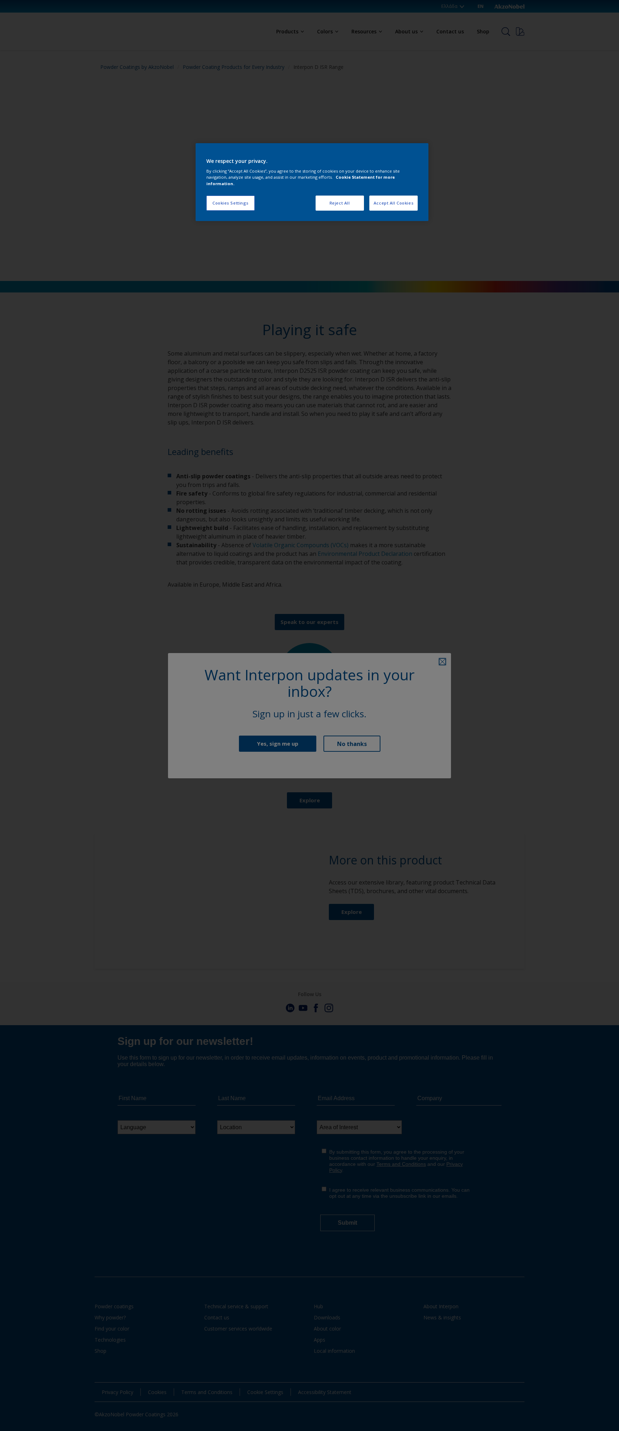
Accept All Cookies (393, 203)
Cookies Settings (230, 203)
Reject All (340, 203)
